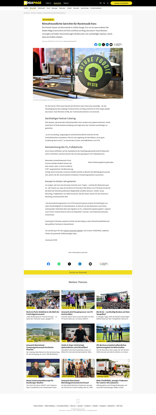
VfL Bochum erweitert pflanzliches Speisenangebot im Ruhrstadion (111, 346)
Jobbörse (48, 3)
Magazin (66, 3)
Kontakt (80, 406)
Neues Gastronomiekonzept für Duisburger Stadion (40, 381)
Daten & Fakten (38, 406)
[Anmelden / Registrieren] (108, 3)
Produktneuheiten (95, 8)
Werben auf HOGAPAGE (121, 3)
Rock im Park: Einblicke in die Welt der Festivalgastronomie (42, 313)
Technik (69, 8)
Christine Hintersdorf (69, 41)
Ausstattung (84, 8)
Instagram (103, 406)
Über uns (73, 406)
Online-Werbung (50, 406)
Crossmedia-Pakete (62, 406)
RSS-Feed (119, 406)
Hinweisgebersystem (92, 410)
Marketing (39, 13)
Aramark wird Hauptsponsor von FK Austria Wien (77, 313)
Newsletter (111, 406)
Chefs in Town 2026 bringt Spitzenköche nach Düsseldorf (74, 346)
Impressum (69, 410)
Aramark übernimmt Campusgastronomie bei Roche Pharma (40, 347)
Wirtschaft (33, 8)
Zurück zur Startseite (78, 272)
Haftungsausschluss (81, 410)
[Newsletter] (100, 3)
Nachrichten (57, 3)
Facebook (87, 406)
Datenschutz (62, 410)
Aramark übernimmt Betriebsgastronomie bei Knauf (75, 381)
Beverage (54, 8)
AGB (74, 410)
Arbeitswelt (41, 8)
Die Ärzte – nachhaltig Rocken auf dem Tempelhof (113, 313)
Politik (26, 8)
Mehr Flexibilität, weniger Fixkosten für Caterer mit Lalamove (112, 381)
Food (48, 8)
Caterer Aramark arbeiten (73, 230)
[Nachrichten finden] (104, 3)
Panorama (62, 8)
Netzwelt (76, 8)
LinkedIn (95, 406)
